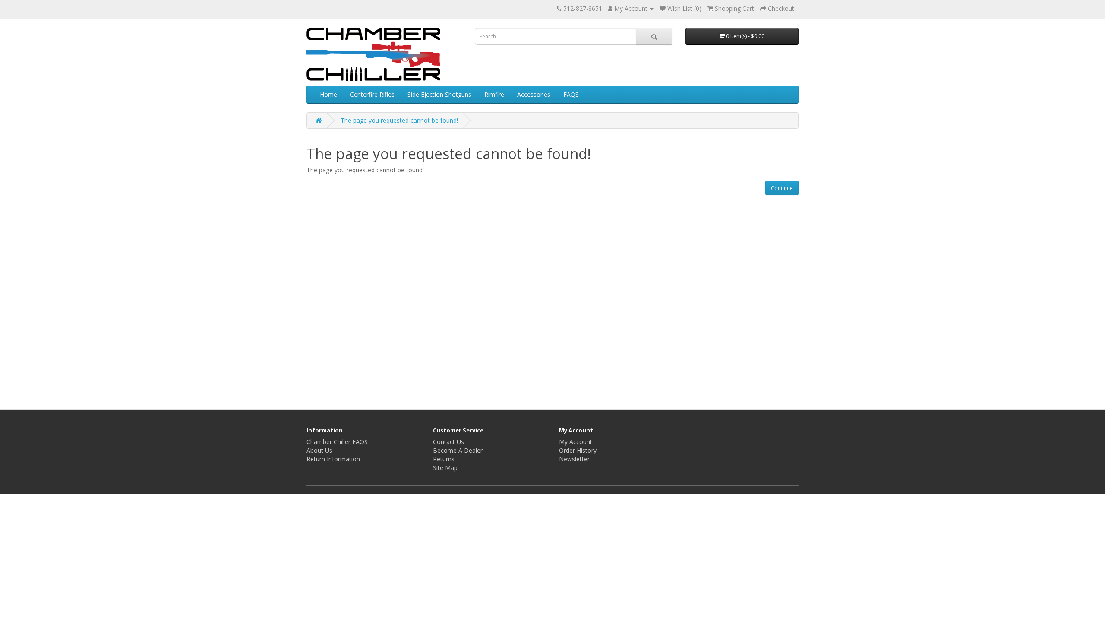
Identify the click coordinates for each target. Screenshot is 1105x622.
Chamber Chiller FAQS (337, 442)
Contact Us (448, 442)
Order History (578, 450)
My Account (575, 442)
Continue (782, 188)
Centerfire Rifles (372, 94)
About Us (319, 450)
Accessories (533, 94)
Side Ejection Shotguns (439, 94)
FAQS (571, 94)
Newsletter (574, 459)
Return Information (333, 459)
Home (328, 94)
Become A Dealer (458, 450)
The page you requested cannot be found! (399, 120)
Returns (444, 459)
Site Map (445, 467)
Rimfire (494, 94)
